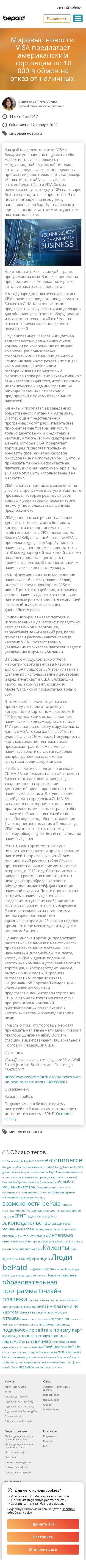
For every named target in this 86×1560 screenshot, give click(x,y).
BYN (31, 1161)
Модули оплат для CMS (22, 1275)
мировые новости (25, 133)
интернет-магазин (15, 1241)
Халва (14, 1367)
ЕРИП (20, 1216)
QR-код (57, 1167)
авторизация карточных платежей (56, 1177)
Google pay (9, 1167)
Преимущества (51, 1409)
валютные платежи (14, 1192)
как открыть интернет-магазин (22, 1249)
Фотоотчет (65, 1362)
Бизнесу (47, 1441)
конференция (35, 1258)
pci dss (48, 1167)
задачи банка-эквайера (42, 1216)
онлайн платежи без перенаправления (53, 1300)
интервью (60, 1235)
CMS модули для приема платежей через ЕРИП (19, 1438)
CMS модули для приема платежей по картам (19, 1446)
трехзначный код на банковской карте (55, 1357)
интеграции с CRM (65, 1229)
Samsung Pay (70, 1167)
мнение (59, 1269)
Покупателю (49, 1436)
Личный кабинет (70, 7)
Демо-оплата (12, 1457)
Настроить (43, 1536)
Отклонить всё (43, 1549)
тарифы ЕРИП (55, 1352)
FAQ (45, 1446)
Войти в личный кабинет (19, 1421)
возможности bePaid (31, 1203)
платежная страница (54, 1324)
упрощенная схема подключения (37, 1362)
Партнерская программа (18, 1472)
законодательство (26, 1222)
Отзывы (47, 1404)
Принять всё (43, 1524)
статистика (9, 1352)
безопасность (49, 1182)
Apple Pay (22, 1161)
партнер (57, 1319)
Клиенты (56, 1247)
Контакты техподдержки (18, 1462)
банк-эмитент (30, 1182)
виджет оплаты (37, 1192)
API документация (15, 1452)
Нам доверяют (51, 1394)
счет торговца (26, 1352)
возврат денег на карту (30, 1197)
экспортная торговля (49, 1367)
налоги (41, 1275)
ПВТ (66, 1319)
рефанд (27, 1341)
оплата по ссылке (55, 1312)
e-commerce (63, 1160)
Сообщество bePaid (61, 1346)
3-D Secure (9, 1161)
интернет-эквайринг (41, 1241)
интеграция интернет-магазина (25, 1236)
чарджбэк (26, 1367)
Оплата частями (14, 1416)
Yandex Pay (46, 1172)
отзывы (11, 1318)
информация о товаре (69, 1241)
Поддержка (57, 18)
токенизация (21, 1357)
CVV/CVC (39, 1161)
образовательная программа (29, 1286)
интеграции (44, 1229)
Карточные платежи (16, 1386)
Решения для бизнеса (16, 1396)
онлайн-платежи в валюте (19, 1306)
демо (42, 1210)
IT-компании (34, 1167)
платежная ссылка (27, 1324)
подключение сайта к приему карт (42, 1330)
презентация (11, 1336)
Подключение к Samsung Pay (21, 1411)
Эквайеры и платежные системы (56, 1388)
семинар (42, 1341)
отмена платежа (32, 1319)
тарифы (41, 1352)
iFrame (20, 1167)
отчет (46, 1319)
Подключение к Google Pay (19, 1406)
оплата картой (31, 1312)
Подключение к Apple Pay (19, 1401)
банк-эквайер (11, 1182)
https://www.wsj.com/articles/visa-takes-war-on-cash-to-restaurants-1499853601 (43, 1079)
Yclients (58, 1172)
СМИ (55, 1341)
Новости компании (61, 1275)
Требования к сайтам (16, 1467)
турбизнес (8, 1362)
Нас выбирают (51, 1399)
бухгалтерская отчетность (53, 1187)
